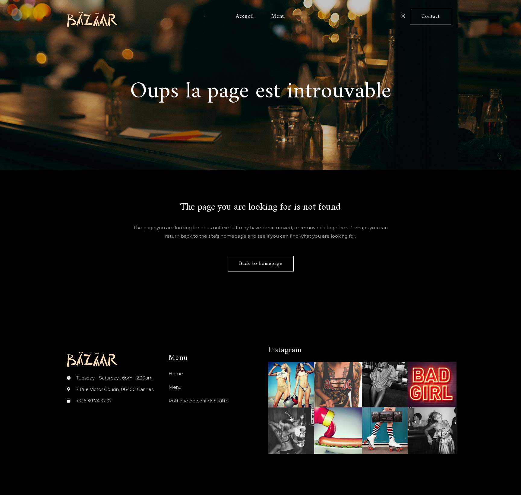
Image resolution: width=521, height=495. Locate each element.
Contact (431, 16)
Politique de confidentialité (199, 401)
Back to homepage (260, 263)
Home (176, 373)
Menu (175, 387)
